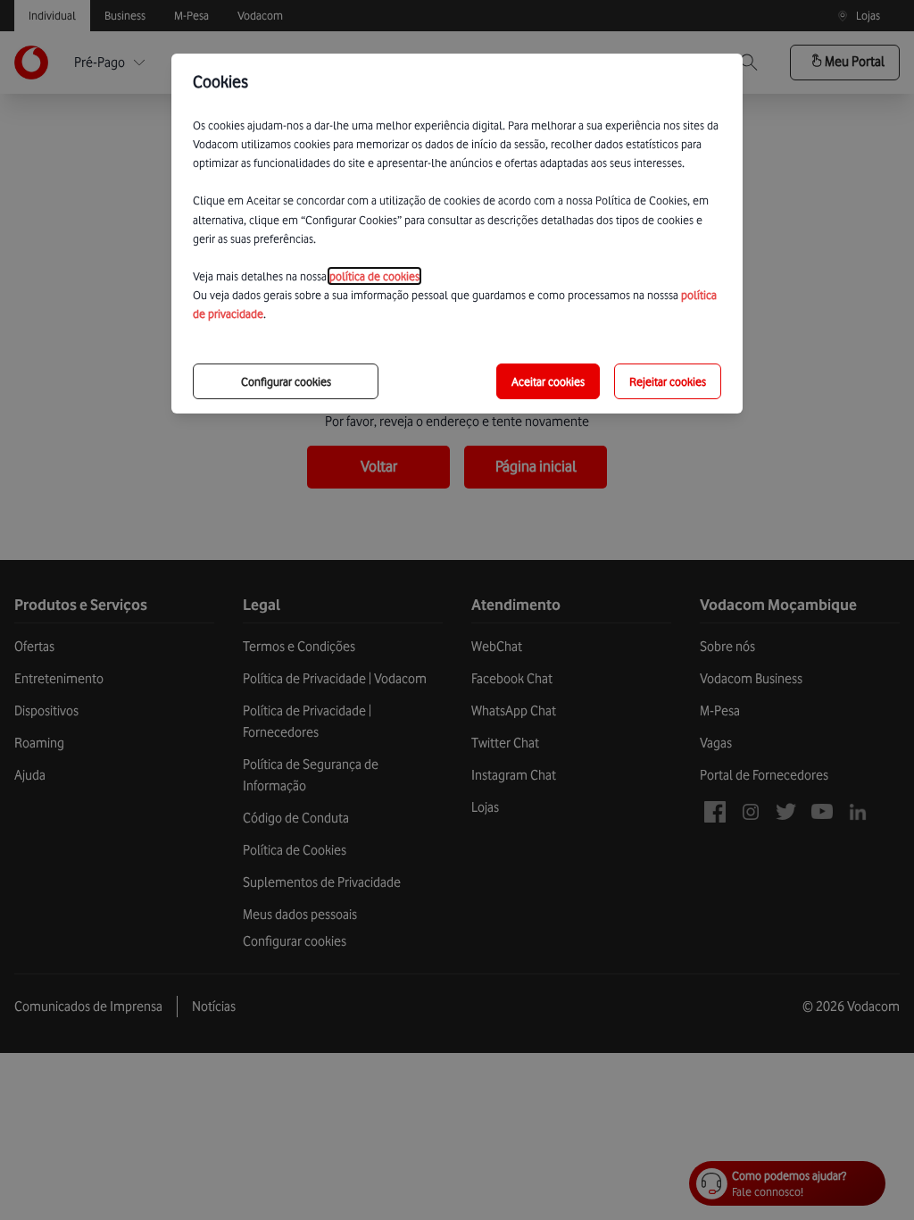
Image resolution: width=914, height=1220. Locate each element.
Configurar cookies (286, 381)
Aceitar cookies (548, 381)
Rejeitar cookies (667, 381)
